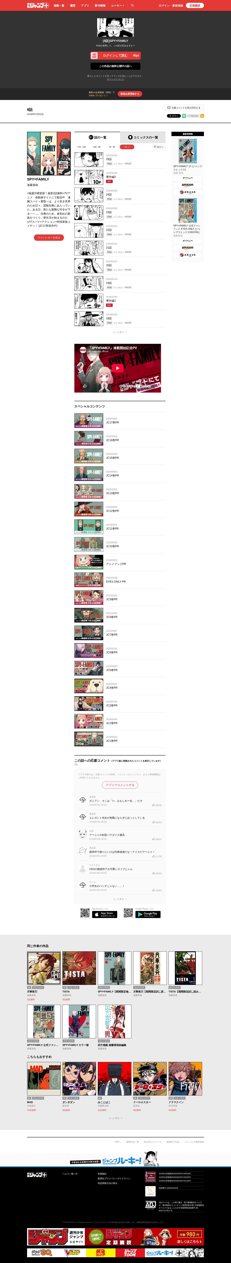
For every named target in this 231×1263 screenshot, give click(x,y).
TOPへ (117, 1142)
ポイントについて (115, 79)
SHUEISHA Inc (70, 1222)
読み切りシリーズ (152, 1142)
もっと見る (118, 332)
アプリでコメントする (120, 785)
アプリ (85, 5)
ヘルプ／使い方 (70, 1174)
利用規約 (102, 1174)
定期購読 (194, 5)
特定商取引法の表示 (107, 1183)
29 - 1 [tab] (127, 147)
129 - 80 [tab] (96, 147)
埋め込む (195, 116)
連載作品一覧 (132, 1142)
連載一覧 (59, 5)
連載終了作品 (172, 1142)
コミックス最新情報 (194, 1142)
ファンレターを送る (49, 237)
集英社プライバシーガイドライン (114, 1178)
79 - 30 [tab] (112, 147)
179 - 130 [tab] (81, 147)
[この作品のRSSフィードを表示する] (202, 116)
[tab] (97, 137)
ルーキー (118, 5)
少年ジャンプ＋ (38, 5)
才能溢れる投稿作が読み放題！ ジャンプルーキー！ (115, 1158)
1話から (160, 147)
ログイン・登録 (171, 5)
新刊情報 (100, 5)
